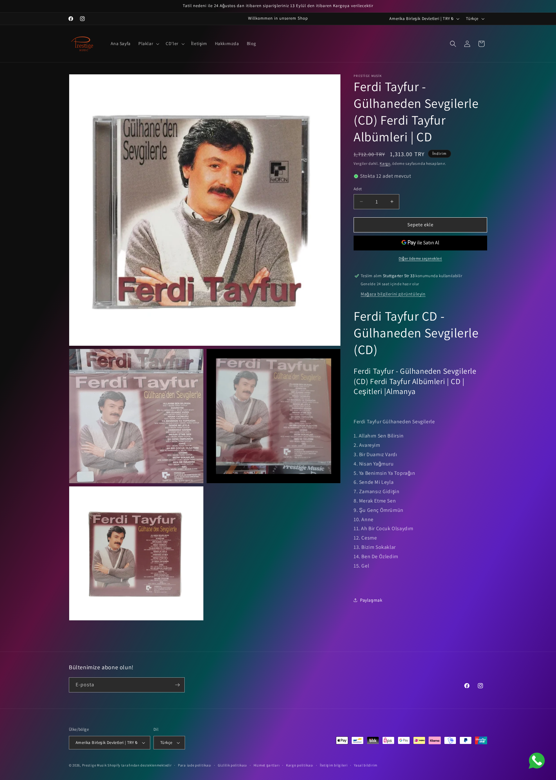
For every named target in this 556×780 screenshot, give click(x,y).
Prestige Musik (94, 765)
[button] (148, 43)
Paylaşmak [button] (371, 600)
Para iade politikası (194, 765)
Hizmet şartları (267, 765)
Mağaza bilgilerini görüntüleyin (393, 294)
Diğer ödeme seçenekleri (420, 258)
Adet (358, 189)
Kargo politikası (299, 765)
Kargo (385, 163)
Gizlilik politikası (232, 765)
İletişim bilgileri (334, 765)
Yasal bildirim (365, 765)
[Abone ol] (177, 684)
